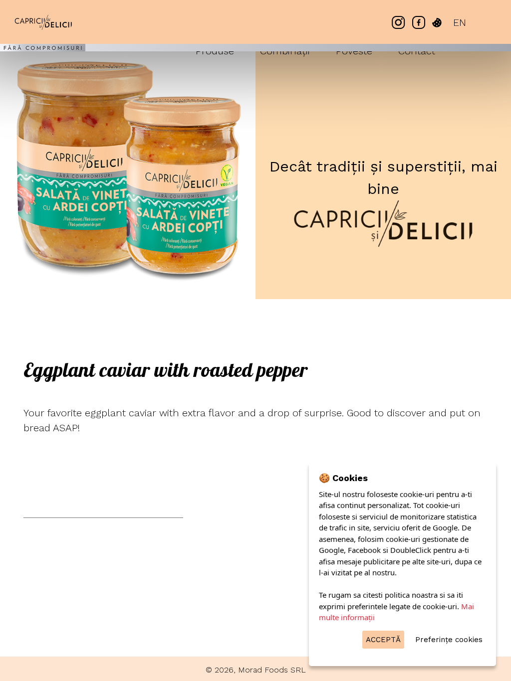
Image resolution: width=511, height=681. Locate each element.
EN (459, 22)
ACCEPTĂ (383, 639)
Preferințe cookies (449, 639)
